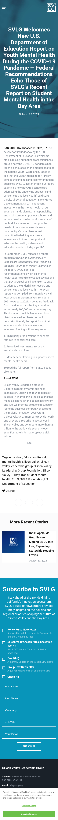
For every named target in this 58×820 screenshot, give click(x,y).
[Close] (53, 792)
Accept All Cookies (29, 814)
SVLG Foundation (31, 479)
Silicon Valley (30, 461)
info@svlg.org (16, 785)
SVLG (15, 479)
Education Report (34, 457)
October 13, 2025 (38, 560)
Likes (10, 491)
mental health (11, 461)
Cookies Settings (29, 806)
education (15, 457)
